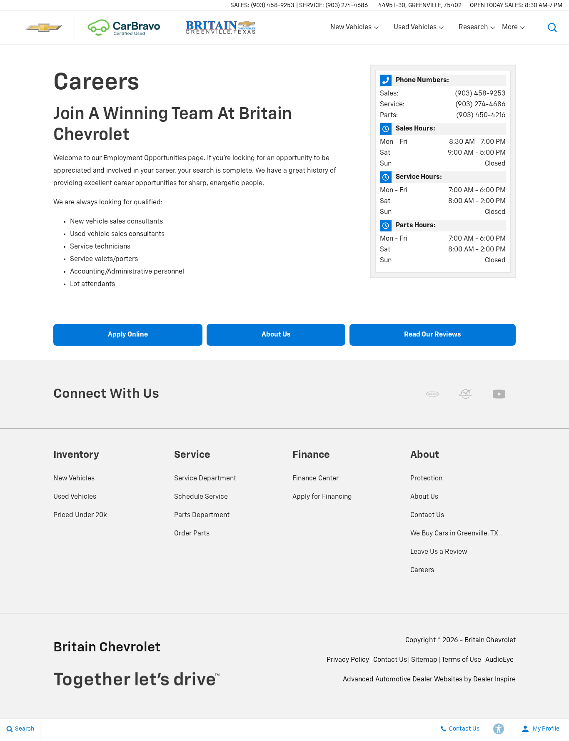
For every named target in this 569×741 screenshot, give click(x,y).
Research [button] (473, 29)
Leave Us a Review (438, 552)
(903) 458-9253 (480, 93)
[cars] (432, 394)
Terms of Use (461, 660)
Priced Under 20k (80, 515)
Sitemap (424, 660)
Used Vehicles (74, 497)
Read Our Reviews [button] (432, 335)
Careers (422, 570)
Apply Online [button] (128, 335)
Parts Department (202, 515)
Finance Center (315, 478)
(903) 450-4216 (481, 115)
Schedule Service (201, 497)
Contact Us (427, 515)
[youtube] (499, 394)
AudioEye (499, 660)
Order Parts (192, 533)
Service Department (205, 478)
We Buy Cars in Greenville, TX (454, 533)
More (510, 29)
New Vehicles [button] (351, 29)
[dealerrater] (466, 394)
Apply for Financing (322, 497)
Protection (426, 478)
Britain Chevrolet (490, 640)
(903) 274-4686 (480, 104)
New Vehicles (74, 478)
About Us (424, 497)
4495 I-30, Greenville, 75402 (420, 5)
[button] (552, 27)
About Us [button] (276, 335)
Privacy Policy (348, 660)
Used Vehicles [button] (415, 29)
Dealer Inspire (494, 679)
